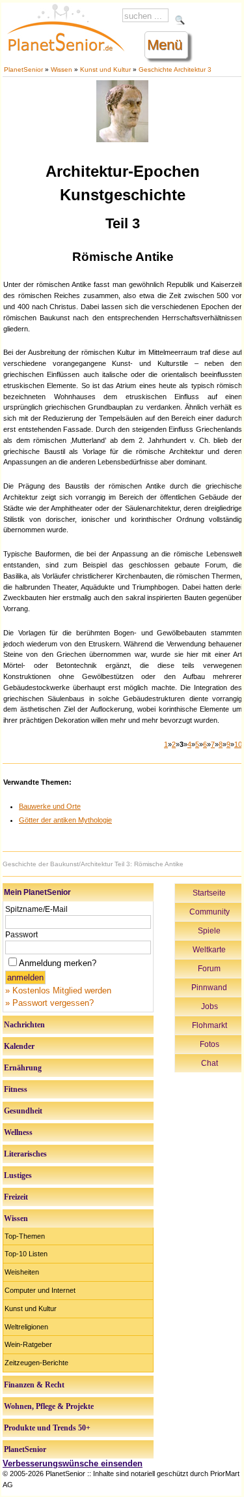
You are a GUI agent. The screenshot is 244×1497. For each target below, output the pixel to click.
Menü (164, 45)
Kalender (19, 1046)
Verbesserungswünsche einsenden (72, 1463)
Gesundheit (23, 1110)
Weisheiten (22, 1272)
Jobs (209, 1006)
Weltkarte (209, 949)
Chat (209, 1063)
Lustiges (18, 1175)
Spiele (209, 930)
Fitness (15, 1089)
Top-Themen (25, 1236)
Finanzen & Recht (34, 1384)
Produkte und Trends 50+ (47, 1427)
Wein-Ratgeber (28, 1344)
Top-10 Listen (26, 1254)
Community (209, 911)
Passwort (21, 934)
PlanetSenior (23, 69)
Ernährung (23, 1067)
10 (238, 744)
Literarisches (25, 1153)
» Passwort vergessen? (49, 1003)
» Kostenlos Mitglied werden (58, 990)
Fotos (209, 1044)
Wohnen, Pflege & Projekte (49, 1406)
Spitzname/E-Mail (36, 909)
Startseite (209, 893)
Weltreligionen (26, 1327)
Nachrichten (24, 1024)
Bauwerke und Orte (50, 806)
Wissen (61, 69)
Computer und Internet (40, 1290)
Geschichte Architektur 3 (175, 69)
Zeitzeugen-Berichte (36, 1363)
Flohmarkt (209, 1025)
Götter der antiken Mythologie (65, 820)
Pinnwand (209, 987)
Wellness (18, 1132)
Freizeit (16, 1197)
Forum (209, 968)
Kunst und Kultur (105, 69)
